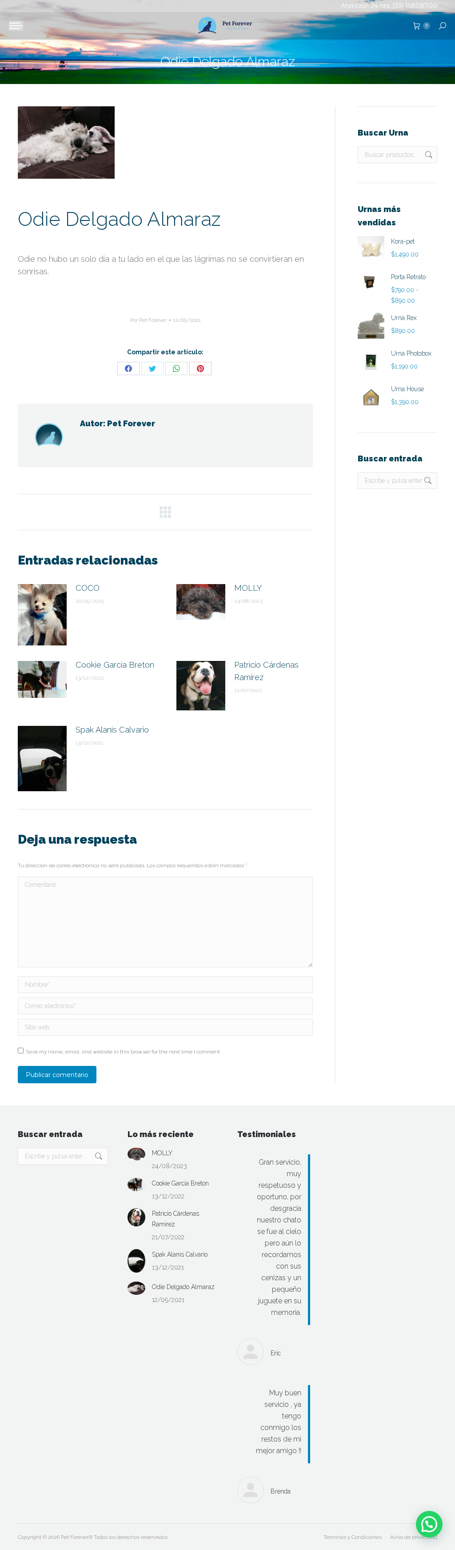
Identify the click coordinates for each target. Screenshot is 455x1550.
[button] (429, 1524)
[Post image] (42, 614)
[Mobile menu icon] (16, 26)
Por (148, 320)
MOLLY (248, 588)
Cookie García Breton (115, 664)
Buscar (427, 154)
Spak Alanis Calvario (112, 729)
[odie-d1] (66, 142)
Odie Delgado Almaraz (183, 1286)
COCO (88, 588)
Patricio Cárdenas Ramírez (266, 671)
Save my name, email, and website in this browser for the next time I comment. (123, 1052)
